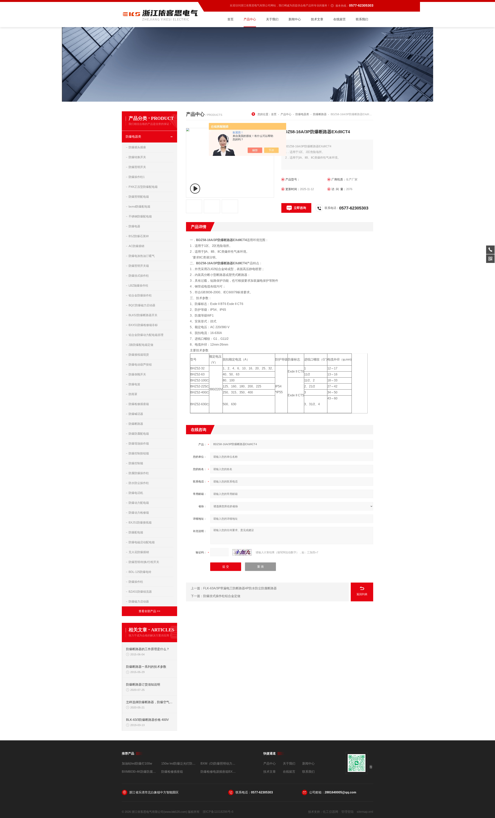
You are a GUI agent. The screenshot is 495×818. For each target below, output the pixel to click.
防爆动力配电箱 (139, 502)
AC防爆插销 (136, 246)
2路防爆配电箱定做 (141, 344)
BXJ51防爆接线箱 (140, 522)
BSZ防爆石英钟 (139, 236)
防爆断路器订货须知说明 (143, 684)
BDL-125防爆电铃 (140, 571)
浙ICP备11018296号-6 (218, 811)
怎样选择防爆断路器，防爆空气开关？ (149, 702)
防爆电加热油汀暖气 (142, 256)
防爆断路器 (136, 423)
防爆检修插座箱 (139, 404)
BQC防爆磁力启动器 (142, 305)
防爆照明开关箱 (139, 265)
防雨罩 (133, 394)
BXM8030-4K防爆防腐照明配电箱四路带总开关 (140, 771)
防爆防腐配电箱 (139, 433)
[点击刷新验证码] (242, 552)
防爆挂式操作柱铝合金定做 (221, 596)
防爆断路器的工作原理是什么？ (147, 649)
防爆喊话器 (136, 413)
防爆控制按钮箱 (139, 453)
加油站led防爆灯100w (137, 763)
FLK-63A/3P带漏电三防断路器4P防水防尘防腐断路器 (240, 588)
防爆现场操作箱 (139, 443)
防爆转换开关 (137, 157)
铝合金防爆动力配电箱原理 (146, 334)
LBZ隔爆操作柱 (138, 285)
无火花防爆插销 (139, 552)
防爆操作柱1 (137, 177)
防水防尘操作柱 (139, 483)
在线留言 (339, 19)
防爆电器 (134, 226)
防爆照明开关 (137, 167)
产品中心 (250, 19)
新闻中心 (294, 19)
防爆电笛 (134, 384)
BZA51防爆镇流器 (140, 591)
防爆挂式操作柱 (139, 275)
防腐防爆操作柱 (139, 473)
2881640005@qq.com (340, 792)
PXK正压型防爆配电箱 (143, 186)
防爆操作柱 (136, 581)
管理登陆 (347, 811)
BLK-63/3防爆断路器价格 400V (147, 719)
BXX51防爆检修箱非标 (143, 325)
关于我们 (272, 19)
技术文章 (317, 19)
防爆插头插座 (137, 147)
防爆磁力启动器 (139, 601)
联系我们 (362, 19)
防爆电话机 (136, 492)
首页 (230, 19)
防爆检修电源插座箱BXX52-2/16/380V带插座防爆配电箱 (219, 771)
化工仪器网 (330, 811)
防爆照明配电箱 (139, 196)
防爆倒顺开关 (137, 374)
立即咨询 (300, 207)
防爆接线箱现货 (139, 354)
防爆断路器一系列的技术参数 (146, 666)
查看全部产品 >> (149, 611)
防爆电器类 (133, 136)
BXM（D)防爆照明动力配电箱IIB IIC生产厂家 (219, 763)
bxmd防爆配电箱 (139, 206)
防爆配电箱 (136, 532)
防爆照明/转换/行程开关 (144, 562)
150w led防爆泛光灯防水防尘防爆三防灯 (179, 763)
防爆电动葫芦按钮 (140, 364)
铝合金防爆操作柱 (140, 295)
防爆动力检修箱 (139, 512)
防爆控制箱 (136, 463)
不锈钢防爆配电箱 (140, 216)
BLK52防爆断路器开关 (143, 315)
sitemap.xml (365, 811)
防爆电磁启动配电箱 (142, 542)
